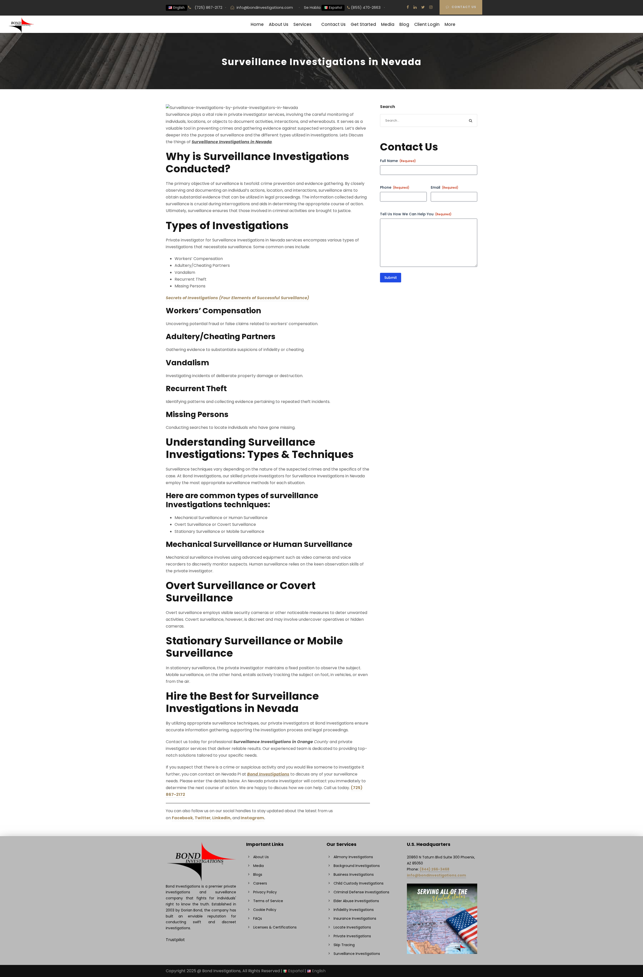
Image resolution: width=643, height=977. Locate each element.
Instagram (252, 818)
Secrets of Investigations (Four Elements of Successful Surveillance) (237, 298)
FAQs (257, 918)
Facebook (182, 818)
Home (257, 24)
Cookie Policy (264, 909)
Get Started (363, 24)
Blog (404, 24)
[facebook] (408, 7)
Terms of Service (268, 900)
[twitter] (423, 7)
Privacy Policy (265, 892)
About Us (278, 24)
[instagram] (431, 7)
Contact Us (464, 7)
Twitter (202, 818)
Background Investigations (357, 865)
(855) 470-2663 (365, 7)
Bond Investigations (268, 774)
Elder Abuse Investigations (356, 900)
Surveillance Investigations (357, 953)
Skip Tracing (344, 944)
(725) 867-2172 (208, 7)
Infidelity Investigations (354, 909)
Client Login (427, 24)
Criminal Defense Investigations (361, 892)
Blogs (257, 874)
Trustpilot (175, 940)
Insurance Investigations (355, 918)
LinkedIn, (222, 818)
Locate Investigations (352, 927)
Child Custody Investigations (359, 883)
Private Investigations (352, 936)
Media (387, 24)
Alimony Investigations (353, 856)
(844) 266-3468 (434, 869)
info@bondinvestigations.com (265, 7)
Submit (390, 277)
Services (302, 24)
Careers (260, 883)
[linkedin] (415, 7)
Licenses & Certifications (275, 927)
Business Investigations (354, 874)
